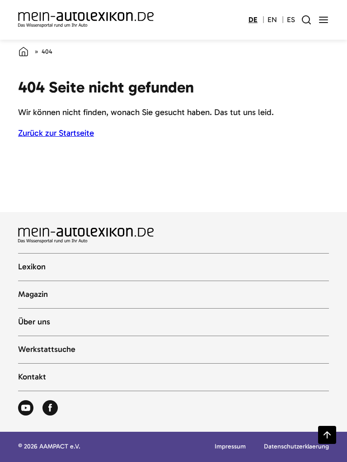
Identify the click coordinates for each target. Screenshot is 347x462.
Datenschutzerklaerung (296, 447)
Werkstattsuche (46, 349)
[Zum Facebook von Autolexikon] (50, 408)
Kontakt (32, 377)
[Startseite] (23, 51)
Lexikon (32, 267)
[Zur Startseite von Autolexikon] (86, 20)
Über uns (34, 322)
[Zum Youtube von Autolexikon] (25, 408)
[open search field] (306, 19)
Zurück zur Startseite (56, 133)
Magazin (33, 294)
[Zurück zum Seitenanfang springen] (327, 435)
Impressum (230, 447)
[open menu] (323, 19)
